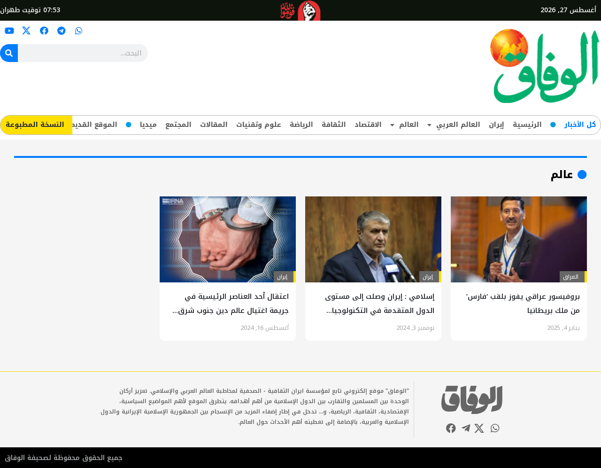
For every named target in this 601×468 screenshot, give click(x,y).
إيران (496, 124)
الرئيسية (527, 124)
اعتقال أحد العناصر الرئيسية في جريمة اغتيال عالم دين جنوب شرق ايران (233, 310)
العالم (409, 124)
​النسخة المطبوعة (35, 124)
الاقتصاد (368, 124)
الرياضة (301, 124)
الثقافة (334, 124)
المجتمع (178, 124)
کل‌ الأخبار (580, 124)
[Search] (9, 53)
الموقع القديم (93, 124)
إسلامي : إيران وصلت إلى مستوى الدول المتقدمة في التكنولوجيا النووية (379, 310)
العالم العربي (458, 124)
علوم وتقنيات (258, 124)
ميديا (148, 124)
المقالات (214, 124)
